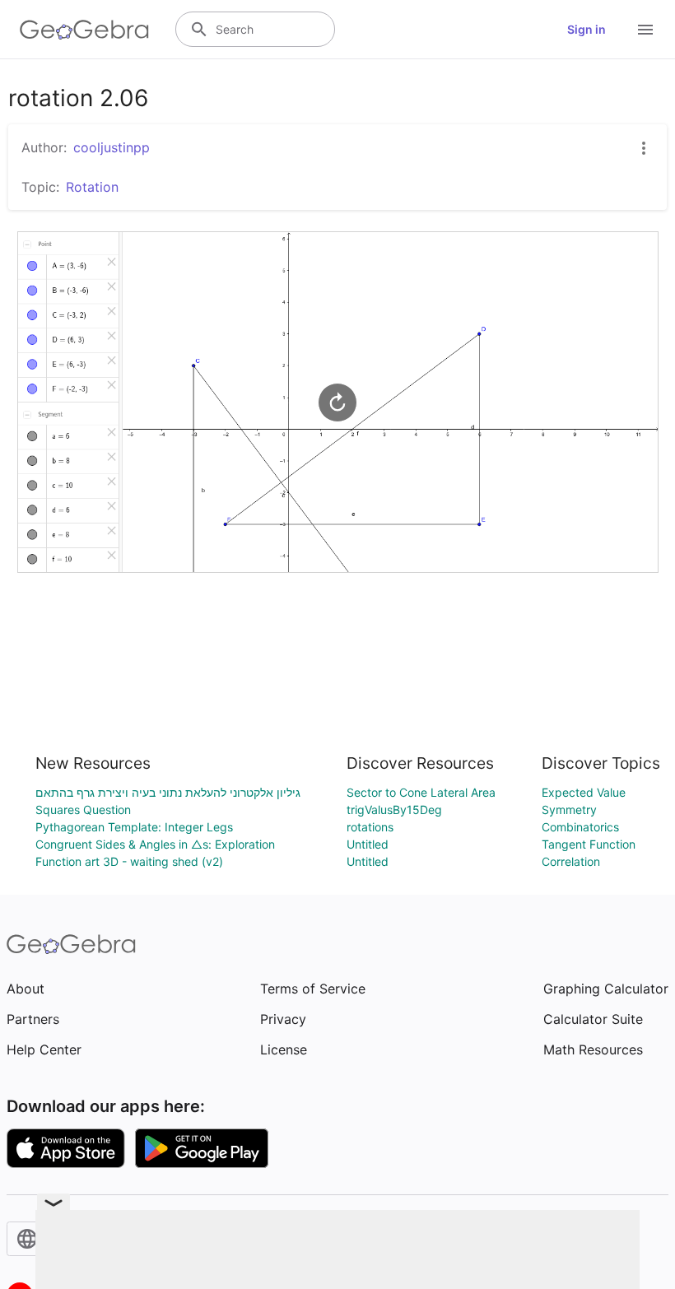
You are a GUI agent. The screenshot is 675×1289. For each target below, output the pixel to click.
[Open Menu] (645, 30)
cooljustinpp (111, 147)
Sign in (586, 29)
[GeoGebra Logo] (84, 30)
